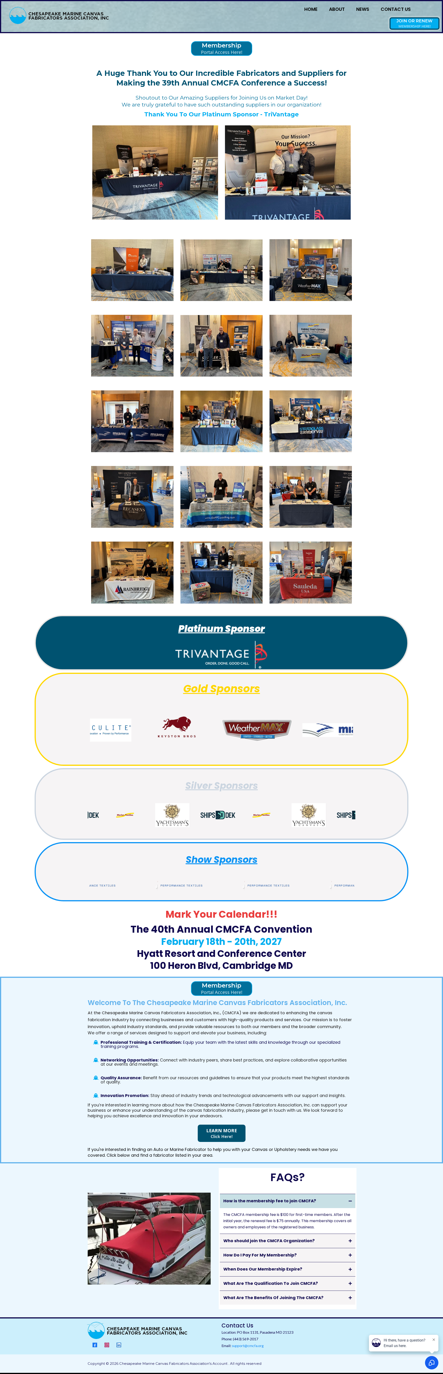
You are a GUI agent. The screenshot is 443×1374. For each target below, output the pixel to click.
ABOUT (337, 9)
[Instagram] (107, 1345)
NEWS (362, 9)
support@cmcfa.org (248, 1345)
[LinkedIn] (119, 1345)
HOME (310, 9)
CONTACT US (396, 9)
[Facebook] (95, 1345)
